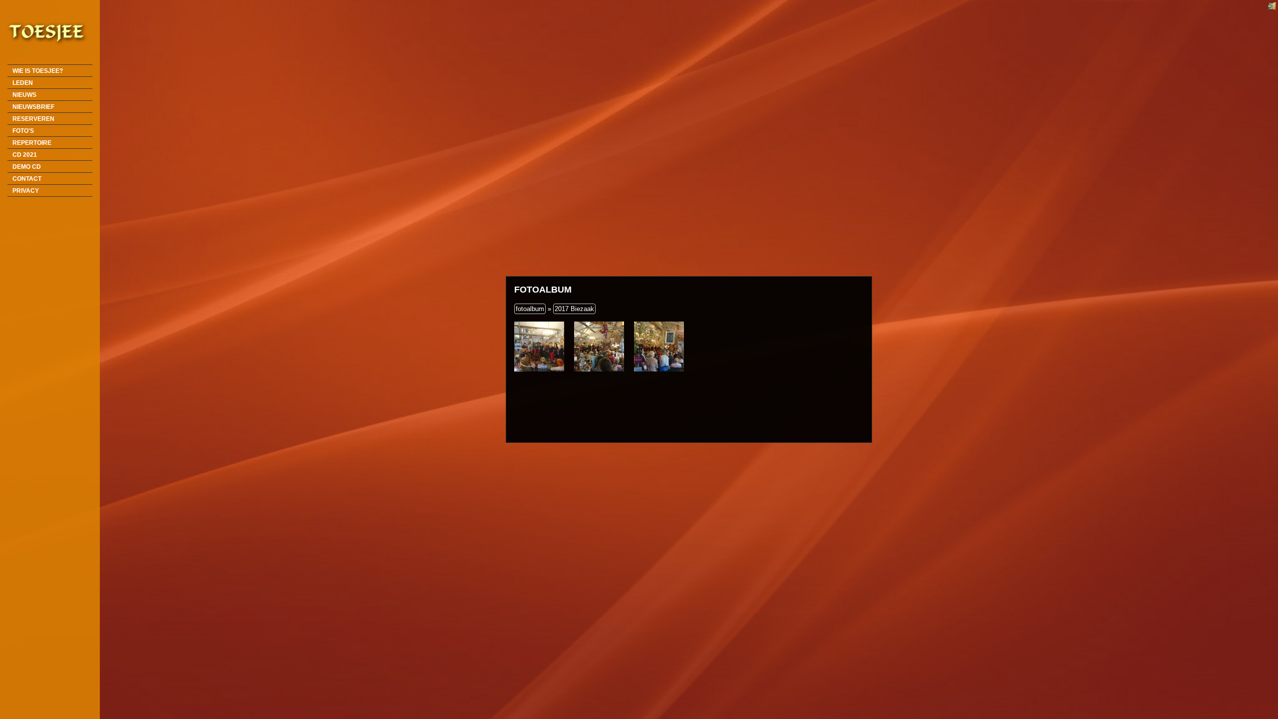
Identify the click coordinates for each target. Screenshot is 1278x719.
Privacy (25, 190)
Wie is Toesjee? (37, 70)
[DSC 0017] (599, 346)
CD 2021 (24, 154)
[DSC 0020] (539, 346)
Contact (26, 178)
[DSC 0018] (659, 346)
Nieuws (24, 94)
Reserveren (33, 118)
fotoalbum (530, 309)
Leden (22, 82)
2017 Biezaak (574, 309)
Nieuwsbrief (33, 106)
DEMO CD (26, 166)
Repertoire (31, 142)
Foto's (23, 130)
